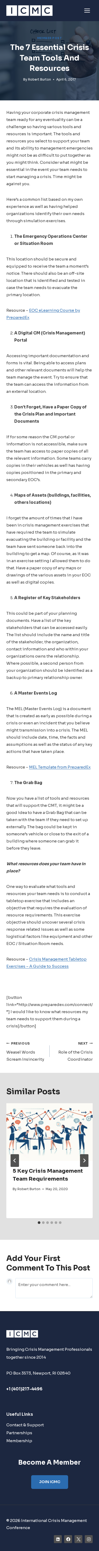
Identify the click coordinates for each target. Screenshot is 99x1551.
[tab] (39, 1222)
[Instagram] (89, 1539)
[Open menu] (87, 10)
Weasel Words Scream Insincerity (25, 1051)
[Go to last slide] (15, 1160)
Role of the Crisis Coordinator (75, 1051)
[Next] (84, 1160)
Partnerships (19, 1432)
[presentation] (49, 1132)
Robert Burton (39, 79)
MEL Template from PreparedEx (60, 767)
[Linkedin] (58, 1539)
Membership (19, 1440)
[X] (78, 1539)
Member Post (49, 38)
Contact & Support (25, 1424)
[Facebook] (68, 1539)
